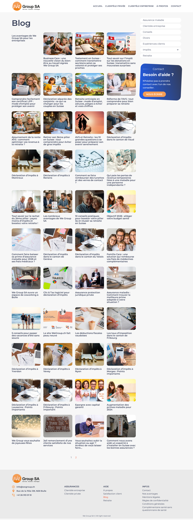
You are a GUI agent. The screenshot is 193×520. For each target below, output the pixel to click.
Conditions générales (153, 504)
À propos (108, 490)
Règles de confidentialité (155, 500)
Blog (105, 497)
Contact (146, 490)
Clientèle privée (72, 493)
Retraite (107, 500)
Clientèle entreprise (74, 490)
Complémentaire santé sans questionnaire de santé (157, 508)
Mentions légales (151, 497)
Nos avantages (150, 493)
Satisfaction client (112, 493)
